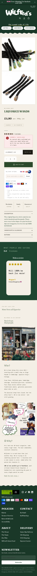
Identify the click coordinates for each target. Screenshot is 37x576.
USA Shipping (25, 538)
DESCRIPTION (8, 213)
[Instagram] (23, 492)
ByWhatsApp (24, 516)
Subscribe (18, 562)
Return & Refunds (7, 519)
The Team (5, 535)
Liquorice (8, 125)
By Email (23, 513)
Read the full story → (11, 476)
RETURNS (7, 235)
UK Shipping (24, 535)
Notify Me (28, 152)
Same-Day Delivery (26, 532)
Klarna (4, 513)
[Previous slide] (2, 2)
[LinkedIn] (32, 492)
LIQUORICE (17, 28)
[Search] (20, 18)
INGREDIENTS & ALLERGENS (13, 230)
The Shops (5, 532)
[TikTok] (26, 492)
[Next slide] (35, 2)
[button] (9, 134)
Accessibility (6, 522)
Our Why (4, 538)
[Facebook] (29, 492)
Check (28, 176)
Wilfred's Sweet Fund (8, 541)
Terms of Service (7, 516)
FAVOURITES (30, 28)
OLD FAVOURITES (18, 125)
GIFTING (5, 28)
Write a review (18, 258)
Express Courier (25, 541)
